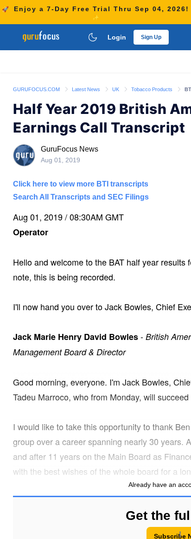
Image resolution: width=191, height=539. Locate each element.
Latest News (87, 89)
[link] (37, 89)
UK (116, 89)
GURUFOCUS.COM (37, 89)
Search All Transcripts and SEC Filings (81, 197)
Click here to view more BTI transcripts (80, 184)
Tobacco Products (152, 89)
